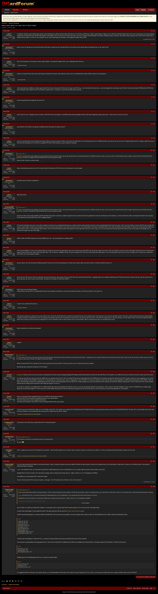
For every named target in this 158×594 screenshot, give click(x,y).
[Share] (152, 31)
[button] (20, 9)
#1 (154, 30)
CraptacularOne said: (23, 437)
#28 (154, 406)
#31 (154, 447)
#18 (154, 259)
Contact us (129, 588)
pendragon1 (20, 374)
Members (25, 9)
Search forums (14, 12)
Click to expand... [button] (86, 503)
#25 (154, 351)
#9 (154, 138)
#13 (154, 191)
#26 (154, 371)
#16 (154, 235)
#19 (154, 274)
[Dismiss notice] (154, 16)
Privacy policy (145, 588)
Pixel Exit (69, 592)
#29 (154, 419)
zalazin (4, 27)
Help (151, 588)
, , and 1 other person (30, 456)
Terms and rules (137, 588)
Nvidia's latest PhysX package (75, 511)
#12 (154, 177)
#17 (154, 247)
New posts (15, 9)
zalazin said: (21, 153)
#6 (154, 97)
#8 (154, 123)
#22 (154, 312)
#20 (154, 286)
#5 (154, 84)
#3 (154, 58)
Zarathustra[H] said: (23, 490)
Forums (7, 9)
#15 (154, 222)
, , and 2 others (27, 414)
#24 (154, 339)
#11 (154, 165)
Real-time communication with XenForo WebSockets (84, 592)
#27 (154, 393)
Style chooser (6, 588)
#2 (154, 44)
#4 (154, 70)
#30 (154, 433)
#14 (154, 204)
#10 (154, 150)
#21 (154, 300)
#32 (154, 461)
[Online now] (3, 46)
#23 (154, 325)
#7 (154, 111)
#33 (154, 486)
